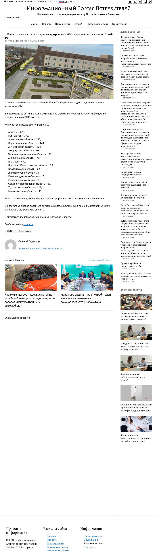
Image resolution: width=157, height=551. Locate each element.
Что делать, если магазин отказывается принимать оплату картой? (135, 346)
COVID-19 (10, 231)
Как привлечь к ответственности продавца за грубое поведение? (136, 438)
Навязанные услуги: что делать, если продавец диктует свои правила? (134, 316)
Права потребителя (97, 23)
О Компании (40, 1)
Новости (46, 23)
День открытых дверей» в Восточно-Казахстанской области (134, 185)
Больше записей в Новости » (101, 260)
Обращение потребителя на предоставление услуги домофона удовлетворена (136, 407)
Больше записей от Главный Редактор (40, 248)
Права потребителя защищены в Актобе (131, 173)
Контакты (52, 1)
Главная (34, 23)
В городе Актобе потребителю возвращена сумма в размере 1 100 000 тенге (136, 276)
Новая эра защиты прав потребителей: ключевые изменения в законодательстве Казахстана (86, 298)
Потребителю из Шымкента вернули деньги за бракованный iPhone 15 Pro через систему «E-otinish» (135, 209)
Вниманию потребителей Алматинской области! (134, 196)
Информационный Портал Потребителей (79, 8)
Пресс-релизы (62, 23)
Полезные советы (57, 547)
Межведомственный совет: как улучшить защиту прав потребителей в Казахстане (135, 74)
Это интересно (119, 23)
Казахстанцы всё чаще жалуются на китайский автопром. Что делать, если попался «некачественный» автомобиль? (30, 300)
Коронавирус (25, 231)
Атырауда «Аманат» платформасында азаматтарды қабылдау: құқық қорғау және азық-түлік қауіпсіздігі (136, 159)
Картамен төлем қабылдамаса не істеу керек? (133, 377)
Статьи (77, 23)
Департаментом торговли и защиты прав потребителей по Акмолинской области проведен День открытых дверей (135, 90)
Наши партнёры (24, 1)
